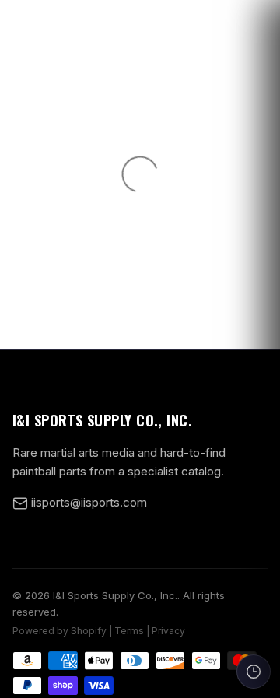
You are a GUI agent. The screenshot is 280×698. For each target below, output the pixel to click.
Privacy (168, 631)
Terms (129, 631)
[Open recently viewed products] (253, 671)
